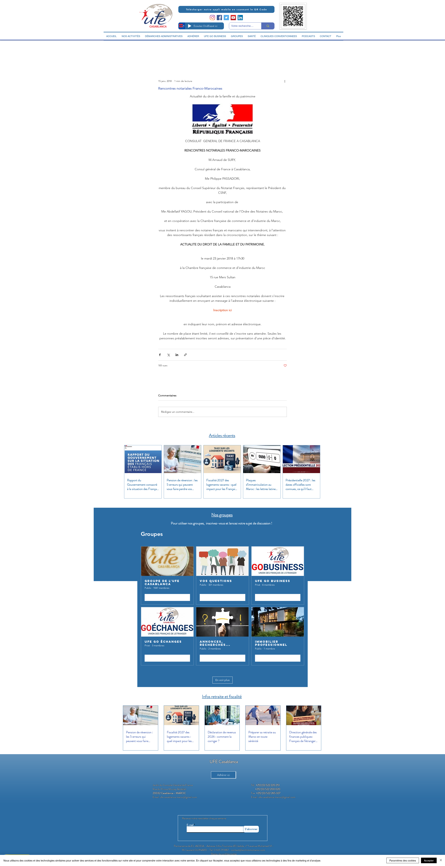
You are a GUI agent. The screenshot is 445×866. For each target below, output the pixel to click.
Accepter (429, 860)
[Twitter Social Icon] (226, 17)
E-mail (190, 825)
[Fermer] (441, 860)
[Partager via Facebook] (159, 354)
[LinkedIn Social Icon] (240, 17)
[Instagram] (212, 17)
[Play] (189, 26)
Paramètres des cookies (402, 860)
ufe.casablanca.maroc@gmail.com (178, 797)
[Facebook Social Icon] (219, 17)
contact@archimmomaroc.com (248, 850)
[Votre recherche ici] (267, 26)
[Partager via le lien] (185, 354)
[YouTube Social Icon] (233, 17)
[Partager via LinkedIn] (177, 354)
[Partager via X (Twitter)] (168, 354)
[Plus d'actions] (285, 81)
